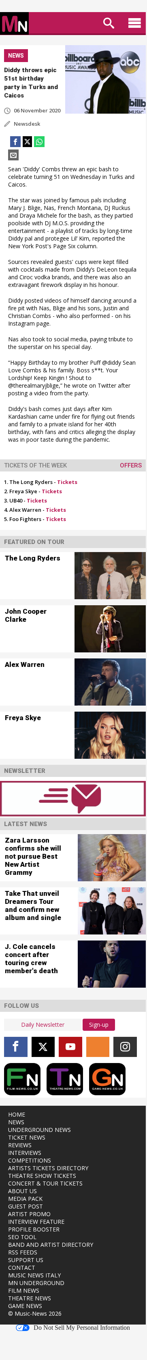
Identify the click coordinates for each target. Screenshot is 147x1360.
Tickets (67, 482)
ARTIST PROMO (29, 1214)
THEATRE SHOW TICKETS (42, 1175)
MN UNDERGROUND (36, 1283)
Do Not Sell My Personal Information (82, 1328)
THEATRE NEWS (29, 1298)
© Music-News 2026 (35, 1313)
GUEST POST (25, 1206)
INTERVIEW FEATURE (36, 1221)
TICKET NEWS (26, 1137)
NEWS (16, 1122)
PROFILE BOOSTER (34, 1229)
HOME (16, 1114)
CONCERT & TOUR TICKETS (45, 1183)
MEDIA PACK (25, 1198)
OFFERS (131, 465)
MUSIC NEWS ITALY (34, 1275)
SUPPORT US (25, 1260)
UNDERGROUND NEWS (39, 1130)
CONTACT (21, 1267)
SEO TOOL (22, 1237)
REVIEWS (20, 1145)
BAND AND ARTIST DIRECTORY (50, 1244)
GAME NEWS (25, 1306)
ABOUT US (22, 1191)
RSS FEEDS (22, 1252)
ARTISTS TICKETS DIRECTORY (48, 1168)
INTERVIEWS (24, 1153)
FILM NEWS (23, 1290)
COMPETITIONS (29, 1160)
